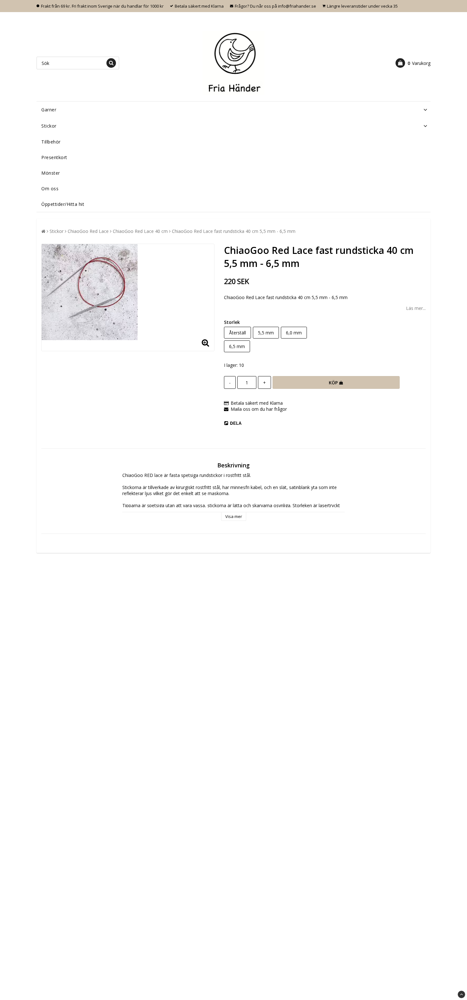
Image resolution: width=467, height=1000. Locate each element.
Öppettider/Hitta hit (62, 204)
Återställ (237, 333)
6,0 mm (294, 333)
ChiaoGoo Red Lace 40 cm (140, 231)
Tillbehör (51, 142)
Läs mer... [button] (416, 308)
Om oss (49, 188)
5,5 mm (266, 333)
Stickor (49, 126)
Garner (48, 110)
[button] (413, 63)
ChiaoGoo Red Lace (88, 231)
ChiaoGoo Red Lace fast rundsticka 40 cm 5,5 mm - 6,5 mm (233, 231)
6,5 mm (237, 346)
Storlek (232, 322)
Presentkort (54, 157)
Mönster (50, 173)
